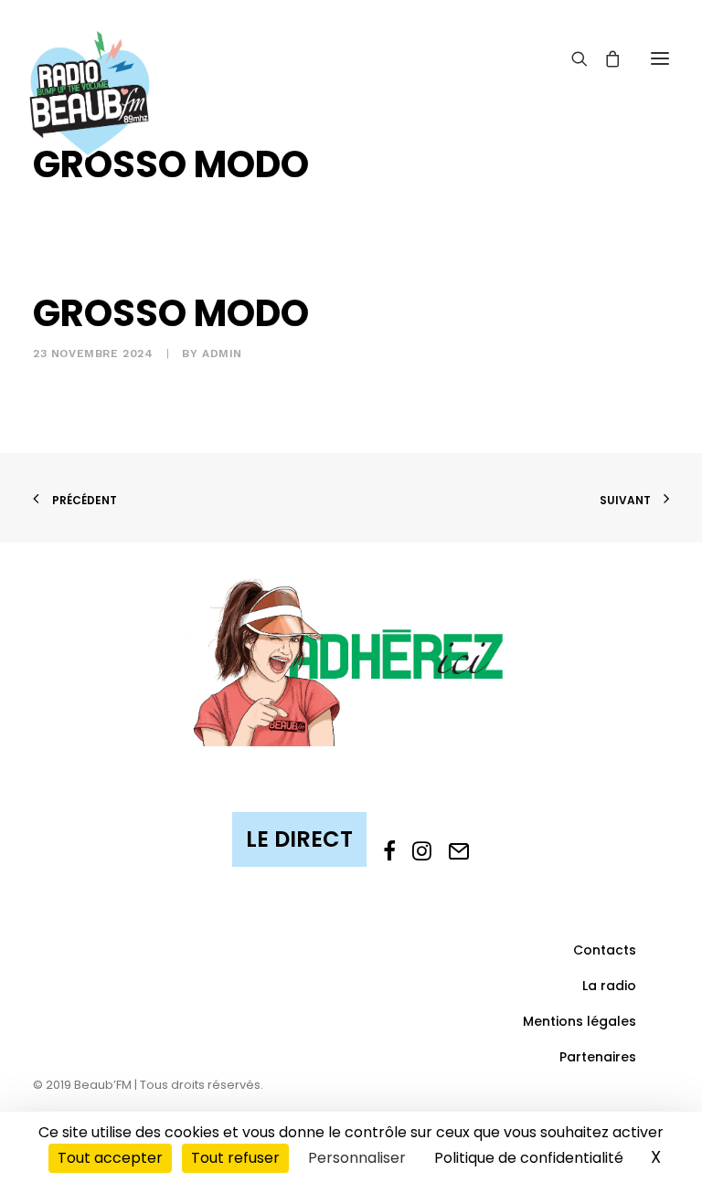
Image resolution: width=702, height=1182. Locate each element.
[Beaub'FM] (89, 70)
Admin (222, 353)
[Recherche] (571, 58)
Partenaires (597, 1057)
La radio (609, 985)
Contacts (604, 950)
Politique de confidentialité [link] (528, 1157)
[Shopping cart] (604, 58)
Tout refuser (235, 1157)
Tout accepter (110, 1157)
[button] (660, 58)
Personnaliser (357, 1157)
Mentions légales (579, 1021)
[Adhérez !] (351, 660)
